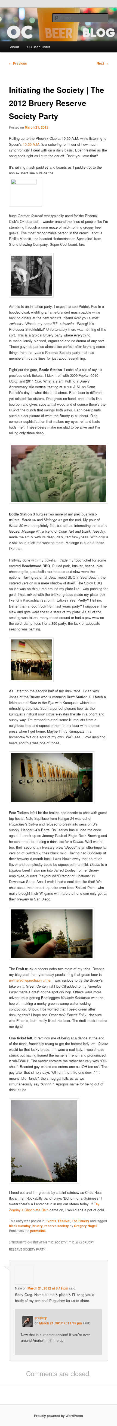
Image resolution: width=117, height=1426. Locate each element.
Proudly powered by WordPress (58, 1415)
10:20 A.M (31, 144)
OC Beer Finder (38, 46)
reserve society (56, 1225)
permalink (38, 1230)
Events (50, 1220)
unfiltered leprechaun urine (29, 980)
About (14, 46)
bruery (37, 1225)
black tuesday (20, 1225)
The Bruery (80, 1220)
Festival (64, 1220)
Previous (18, 63)
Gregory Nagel (85, 1225)
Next (102, 63)
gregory (41, 1317)
